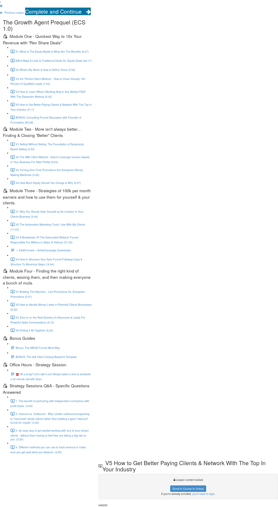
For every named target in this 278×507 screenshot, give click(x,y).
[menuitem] (1, 6)
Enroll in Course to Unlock (188, 489)
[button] (0, 2)
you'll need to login (203, 494)
